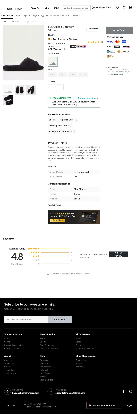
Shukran (43, 376)
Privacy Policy (49, 407)
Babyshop (80, 367)
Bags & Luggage (11, 348)
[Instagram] (130, 391)
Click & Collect (46, 380)
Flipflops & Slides (32, 22)
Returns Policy (46, 370)
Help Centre (45, 373)
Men (12, 22)
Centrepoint (81, 360)
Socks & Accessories (13, 345)
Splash (79, 363)
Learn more (118, 74)
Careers (7, 367)
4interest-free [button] (58, 43)
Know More (58, 220)
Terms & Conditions (32, 407)
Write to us (9, 363)
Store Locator (10, 373)
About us (8, 360)
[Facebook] (123, 391)
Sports (7, 342)
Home (5, 22)
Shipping (44, 363)
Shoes (19, 22)
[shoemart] (16, 9)
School (79, 345)
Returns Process (47, 367)
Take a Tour (9, 370)
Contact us (44, 360)
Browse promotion (87, 98)
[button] (117, 7)
